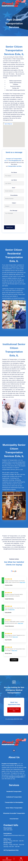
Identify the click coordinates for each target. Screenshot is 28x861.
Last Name (14, 180)
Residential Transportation (14, 791)
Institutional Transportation (14, 797)
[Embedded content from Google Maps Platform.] (14, 134)
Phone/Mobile (14, 195)
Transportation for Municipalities (14, 802)
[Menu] (25, 3)
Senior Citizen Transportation (14, 807)
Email (13, 187)
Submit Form (9, 227)
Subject (14, 203)
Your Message (13, 210)
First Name (14, 172)
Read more (22, 582)
